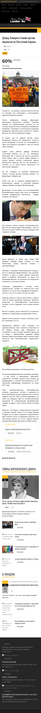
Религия (11, 5)
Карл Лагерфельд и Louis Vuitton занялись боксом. (24, 622)
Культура (14, 11)
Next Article (9, 440)
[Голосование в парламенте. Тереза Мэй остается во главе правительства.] (7, 609)
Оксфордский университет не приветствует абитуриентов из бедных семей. (19, 446)
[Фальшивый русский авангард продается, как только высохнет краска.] (20, 687)
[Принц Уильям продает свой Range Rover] (7, 525)
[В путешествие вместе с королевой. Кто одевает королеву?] (7, 549)
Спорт (3, 5)
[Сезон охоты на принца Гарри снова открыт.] (7, 536)
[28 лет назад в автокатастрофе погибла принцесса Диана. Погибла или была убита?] (20, 487)
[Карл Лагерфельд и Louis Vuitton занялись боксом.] (7, 625)
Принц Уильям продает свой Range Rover (25, 523)
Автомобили (13, 8)
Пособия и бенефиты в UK (28, 1)
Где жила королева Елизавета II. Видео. (27, 559)
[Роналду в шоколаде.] (20, 655)
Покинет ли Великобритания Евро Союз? (18, 429)
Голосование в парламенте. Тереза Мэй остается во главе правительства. (26, 604)
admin (8, 46)
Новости (19, 433)
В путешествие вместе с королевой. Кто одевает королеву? (27, 547)
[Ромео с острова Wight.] (20, 671)
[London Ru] (20, 22)
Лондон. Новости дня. (24, 452)
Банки (26, 5)
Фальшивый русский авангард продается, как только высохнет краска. (19, 695)
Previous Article (10, 424)
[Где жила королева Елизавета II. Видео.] (7, 562)
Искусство (5, 11)
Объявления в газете (9, 1)
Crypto (4, 8)
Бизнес (33, 5)
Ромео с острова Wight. (9, 677)
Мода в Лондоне (26, 8)
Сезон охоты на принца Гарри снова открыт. (25, 535)
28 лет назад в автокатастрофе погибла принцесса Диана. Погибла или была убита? (20, 502)
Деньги (19, 5)
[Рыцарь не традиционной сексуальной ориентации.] (20, 582)
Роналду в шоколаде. (9, 662)
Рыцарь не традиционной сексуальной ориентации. (20, 585)
